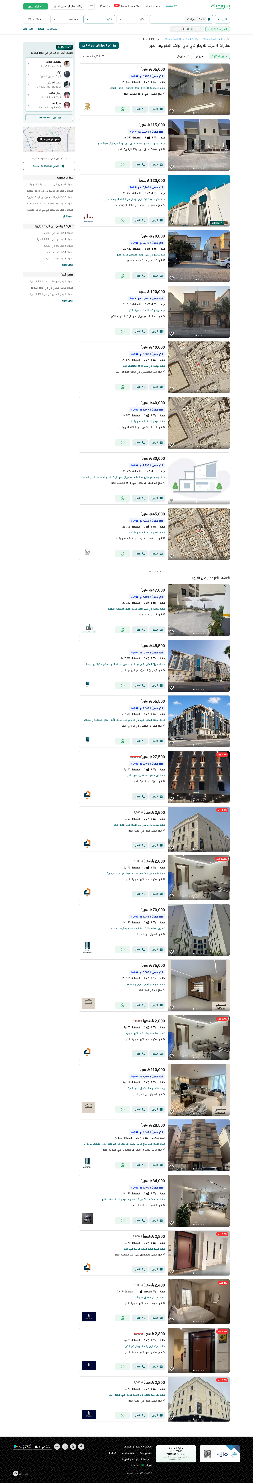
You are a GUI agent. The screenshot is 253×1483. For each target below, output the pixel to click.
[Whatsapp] (122, 109)
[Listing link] (154, 89)
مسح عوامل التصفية (47, 29)
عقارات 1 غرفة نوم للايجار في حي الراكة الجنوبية (50, 191)
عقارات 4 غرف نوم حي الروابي (58, 233)
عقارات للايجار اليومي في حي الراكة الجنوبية (52, 288)
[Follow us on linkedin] (65, 1449)
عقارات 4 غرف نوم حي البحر (60, 252)
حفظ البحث (28, 29)
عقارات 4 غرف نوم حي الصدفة (58, 246)
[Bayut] (220, 6)
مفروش (200, 56)
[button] (222, 19)
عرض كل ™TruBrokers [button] (49, 117)
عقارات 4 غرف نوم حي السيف (59, 259)
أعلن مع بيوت (146, 1453)
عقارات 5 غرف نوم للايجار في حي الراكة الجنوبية (50, 210)
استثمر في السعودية (128, 5)
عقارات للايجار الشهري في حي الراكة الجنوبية (51, 295)
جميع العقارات (219, 56)
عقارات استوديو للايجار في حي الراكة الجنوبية (51, 185)
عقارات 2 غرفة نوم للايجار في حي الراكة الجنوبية (50, 198)
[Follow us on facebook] (81, 1449)
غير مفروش (183, 56)
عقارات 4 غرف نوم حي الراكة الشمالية (54, 240)
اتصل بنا (112, 1453)
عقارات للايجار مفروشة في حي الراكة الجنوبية (51, 282)
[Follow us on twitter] (73, 1449)
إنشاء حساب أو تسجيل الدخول (68, 6)
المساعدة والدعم (144, 1446)
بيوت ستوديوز (128, 1453)
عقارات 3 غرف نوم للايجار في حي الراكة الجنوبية (50, 204)
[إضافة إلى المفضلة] (171, 111)
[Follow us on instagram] (57, 1449)
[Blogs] (171, 6)
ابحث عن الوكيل (153, 6)
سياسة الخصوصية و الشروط (136, 1459)
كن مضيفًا (105, 6)
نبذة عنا (127, 1446)
